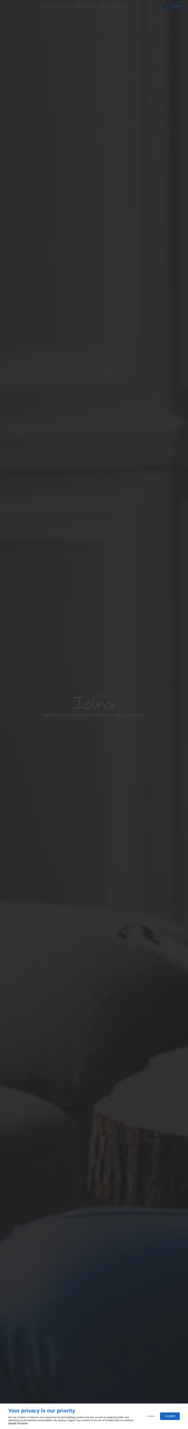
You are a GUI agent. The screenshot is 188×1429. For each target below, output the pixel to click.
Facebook (22, 1423)
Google (12, 1423)
